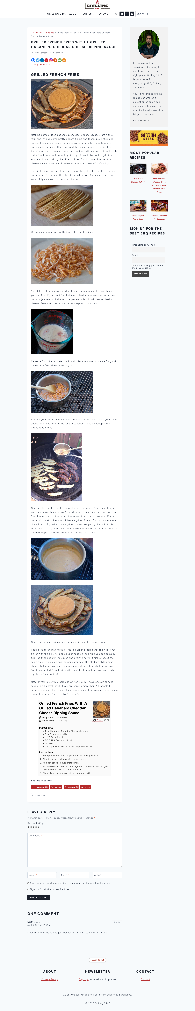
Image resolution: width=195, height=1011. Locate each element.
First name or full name (144, 245)
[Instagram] (127, 14)
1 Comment (58, 53)
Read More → (141, 120)
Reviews (102, 13)
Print (99, 720)
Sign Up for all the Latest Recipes (49, 889)
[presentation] (138, 168)
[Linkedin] (42, 60)
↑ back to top (97, 960)
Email (65, 875)
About (73, 13)
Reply (117, 922)
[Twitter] (38, 60)
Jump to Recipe (41, 64)
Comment (35, 835)
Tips (114, 13)
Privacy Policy (49, 979)
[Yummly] (55, 60)
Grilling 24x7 (37, 33)
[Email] (60, 60)
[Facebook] (122, 14)
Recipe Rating (35, 823)
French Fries (38, 796)
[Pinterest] (132, 14)
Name (33, 875)
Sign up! (84, 979)
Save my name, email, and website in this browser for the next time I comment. (71, 883)
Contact (145, 979)
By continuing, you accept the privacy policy (147, 266)
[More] (64, 60)
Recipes (50, 33)
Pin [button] (108, 720)
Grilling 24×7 (56, 13)
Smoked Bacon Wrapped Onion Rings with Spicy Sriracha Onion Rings (159, 185)
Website (98, 875)
